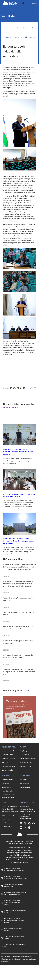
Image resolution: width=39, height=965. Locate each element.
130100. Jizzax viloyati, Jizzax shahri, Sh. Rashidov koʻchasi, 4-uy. (10, 809)
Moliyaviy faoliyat (26, 762)
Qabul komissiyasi (8, 779)
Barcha (6, 28)
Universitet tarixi (7, 755)
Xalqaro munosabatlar (27, 758)
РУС (30, 3)
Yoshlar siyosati (25, 766)
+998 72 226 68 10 (8, 819)
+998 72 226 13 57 (8, 815)
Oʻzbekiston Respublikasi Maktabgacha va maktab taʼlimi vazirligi (13, 902)
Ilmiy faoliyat (24, 751)
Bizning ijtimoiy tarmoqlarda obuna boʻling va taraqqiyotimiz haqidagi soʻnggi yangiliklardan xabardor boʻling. (28, 812)
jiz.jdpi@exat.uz (7, 827)
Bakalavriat (5, 783)
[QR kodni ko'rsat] (24, 388)
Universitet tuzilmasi (8, 758)
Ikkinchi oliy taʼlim (7, 791)
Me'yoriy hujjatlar (7, 770)
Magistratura (6, 787)
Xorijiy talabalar (25, 787)
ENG (33, 3)
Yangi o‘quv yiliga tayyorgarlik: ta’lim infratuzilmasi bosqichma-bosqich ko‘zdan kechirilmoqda (18, 541)
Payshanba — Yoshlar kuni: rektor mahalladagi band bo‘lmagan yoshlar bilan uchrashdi (18, 452)
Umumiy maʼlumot (8, 751)
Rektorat (5, 762)
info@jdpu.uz (6, 823)
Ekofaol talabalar (21, 28)
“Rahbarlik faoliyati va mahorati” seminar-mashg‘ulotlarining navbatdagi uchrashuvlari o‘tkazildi (19, 672)
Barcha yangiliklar (12, 691)
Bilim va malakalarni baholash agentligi (8, 796)
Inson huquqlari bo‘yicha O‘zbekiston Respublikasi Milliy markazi (14, 920)
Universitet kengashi (8, 766)
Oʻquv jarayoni (24, 755)
